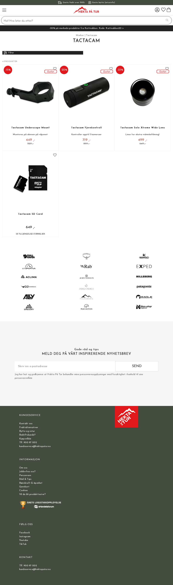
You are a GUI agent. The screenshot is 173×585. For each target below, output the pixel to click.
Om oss (23, 468)
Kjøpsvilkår (25, 439)
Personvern (25, 475)
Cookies (23, 490)
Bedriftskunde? (27, 435)
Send (137, 366)
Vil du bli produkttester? (32, 494)
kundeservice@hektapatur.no (35, 446)
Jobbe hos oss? (27, 471)
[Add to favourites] (55, 69)
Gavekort (24, 487)
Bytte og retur (27, 431)
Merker (80, 35)
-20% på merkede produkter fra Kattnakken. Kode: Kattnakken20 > (86, 28)
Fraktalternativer (28, 427)
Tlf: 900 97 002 (28, 442)
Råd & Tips (25, 479)
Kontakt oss (26, 423)
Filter (11, 53)
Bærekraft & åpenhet (30, 483)
